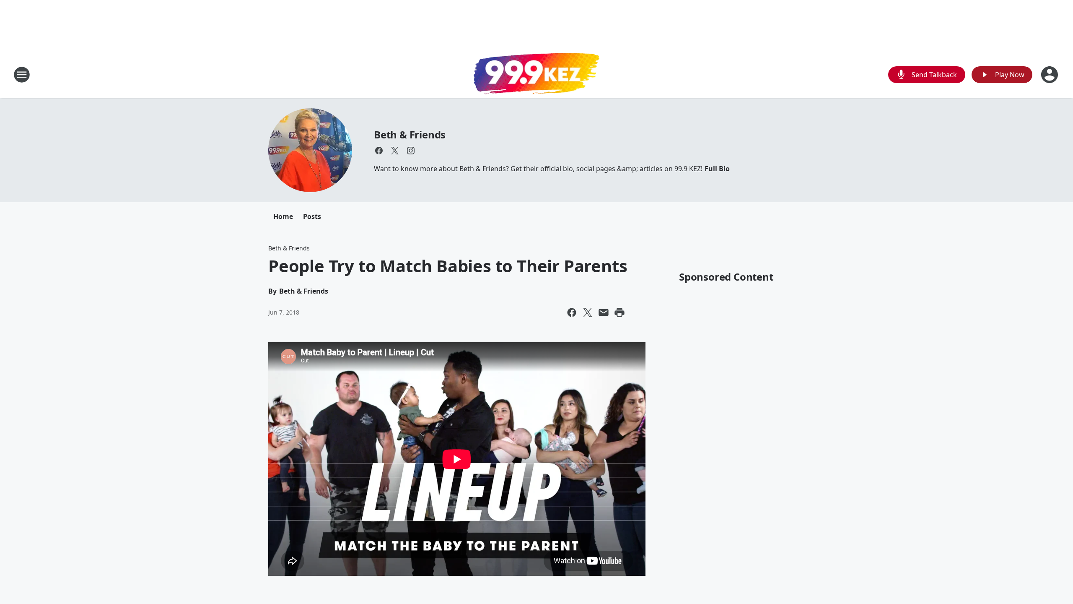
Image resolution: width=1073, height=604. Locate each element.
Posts (312, 216)
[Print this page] (619, 312)
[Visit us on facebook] (379, 151)
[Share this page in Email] (603, 312)
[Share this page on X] (588, 312)
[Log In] (1050, 74)
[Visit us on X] (395, 151)
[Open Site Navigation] (21, 74)
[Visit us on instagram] (411, 151)
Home (283, 216)
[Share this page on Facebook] (572, 312)
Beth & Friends (410, 134)
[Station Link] (536, 74)
